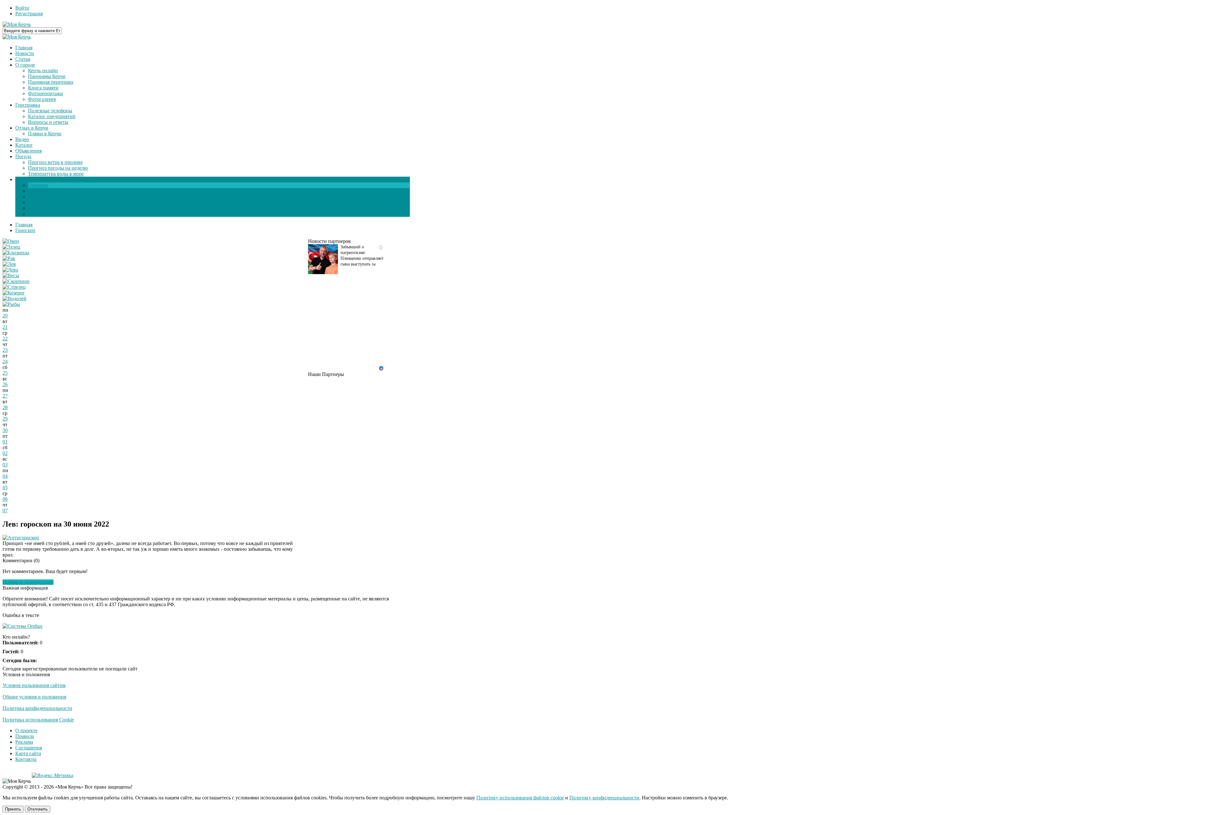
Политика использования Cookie (38, 719)
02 (5, 453)
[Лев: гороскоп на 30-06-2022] (9, 264)
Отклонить (37, 809)
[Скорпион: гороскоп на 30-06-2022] (16, 281)
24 (5, 361)
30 (5, 430)
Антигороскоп (23, 537)
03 (5, 464)
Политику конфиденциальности (604, 797)
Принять (13, 809)
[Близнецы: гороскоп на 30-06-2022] (16, 252)
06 (5, 499)
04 (5, 476)
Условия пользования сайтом (34, 685)
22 (5, 338)
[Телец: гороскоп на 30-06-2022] (11, 247)
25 (5, 373)
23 (5, 350)
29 (5, 419)
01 (5, 441)
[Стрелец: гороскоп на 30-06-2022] (14, 287)
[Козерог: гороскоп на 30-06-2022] (14, 292)
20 (5, 315)
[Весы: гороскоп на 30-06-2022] (11, 275)
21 (5, 327)
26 (5, 384)
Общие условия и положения (34, 696)
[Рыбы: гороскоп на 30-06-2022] (11, 304)
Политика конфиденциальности (37, 708)
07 (5, 510)
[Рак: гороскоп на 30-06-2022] (9, 258)
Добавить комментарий (28, 582)
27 (5, 396)
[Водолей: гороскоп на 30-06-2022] (14, 298)
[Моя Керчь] (17, 24)
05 (5, 487)
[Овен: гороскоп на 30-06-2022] (11, 241)
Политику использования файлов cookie (520, 797)
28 (5, 407)
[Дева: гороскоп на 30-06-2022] (10, 270)
